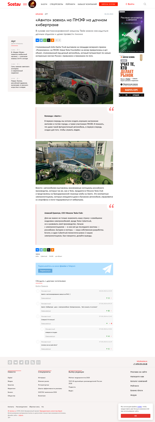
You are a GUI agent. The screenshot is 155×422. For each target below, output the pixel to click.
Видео (71, 391)
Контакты (11, 407)
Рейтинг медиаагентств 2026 (79, 377)
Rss (43, 407)
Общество (11, 396)
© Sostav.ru (12, 411)
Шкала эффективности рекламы (50, 388)
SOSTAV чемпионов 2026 (47, 392)
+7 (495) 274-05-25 (140, 364)
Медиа (10, 381)
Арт (13, 41)
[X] (48, 40)
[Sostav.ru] (15, 4)
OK (135, 416)
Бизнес (10, 392)
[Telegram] (41, 40)
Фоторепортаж (43, 385)
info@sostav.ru (142, 361)
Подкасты (72, 387)
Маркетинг (12, 388)
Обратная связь (34, 407)
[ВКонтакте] (37, 40)
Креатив (11, 385)
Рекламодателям (21, 407)
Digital (10, 377)
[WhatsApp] (45, 40)
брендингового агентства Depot (51, 411)
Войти (38, 286)
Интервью (41, 377)
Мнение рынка (43, 381)
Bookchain (42, 396)
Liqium (21, 415)
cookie (139, 406)
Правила (44, 286)
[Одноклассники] (52, 40)
